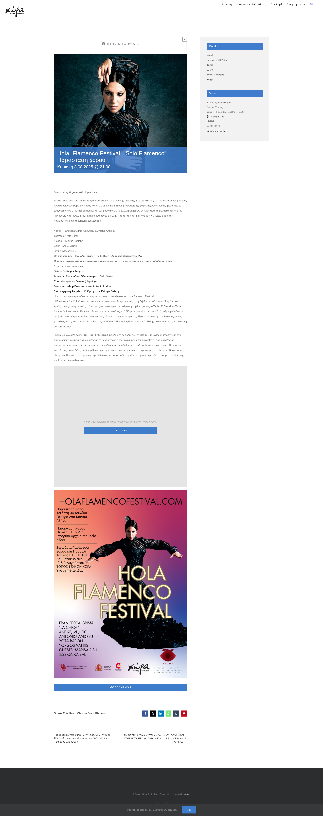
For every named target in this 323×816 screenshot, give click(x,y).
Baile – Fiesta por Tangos (68, 271)
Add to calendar (120, 687)
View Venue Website (217, 131)
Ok (189, 809)
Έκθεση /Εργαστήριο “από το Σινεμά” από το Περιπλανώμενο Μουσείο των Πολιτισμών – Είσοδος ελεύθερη (83, 738)
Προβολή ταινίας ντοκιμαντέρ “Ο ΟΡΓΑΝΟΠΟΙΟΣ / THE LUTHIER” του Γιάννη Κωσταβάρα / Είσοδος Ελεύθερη (154, 738)
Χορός (210, 79)
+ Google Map (216, 116)
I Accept (120, 430)
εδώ (140, 256)
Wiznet (187, 794)
